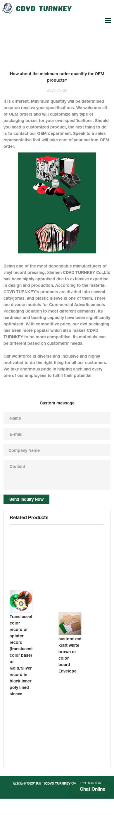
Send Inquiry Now (26, 499)
